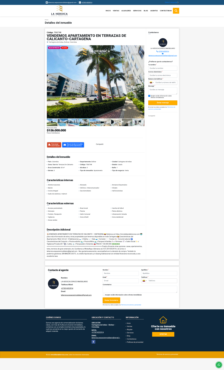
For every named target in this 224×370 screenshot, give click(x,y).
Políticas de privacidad (135, 342)
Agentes (154, 11)
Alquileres (126, 11)
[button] (142, 47)
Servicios (137, 11)
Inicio (108, 11)
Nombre (106, 270)
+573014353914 (87, 2)
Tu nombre (152, 65)
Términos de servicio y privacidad (131, 305)
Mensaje (151, 86)
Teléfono (144, 277)
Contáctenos (166, 11)
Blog (146, 11)
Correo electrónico (155, 72)
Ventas (116, 11)
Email (105, 277)
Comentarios (107, 284)
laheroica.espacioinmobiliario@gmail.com (163, 55)
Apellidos (145, 270)
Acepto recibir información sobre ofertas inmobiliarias (123, 295)
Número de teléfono (155, 79)
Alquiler (130, 329)
